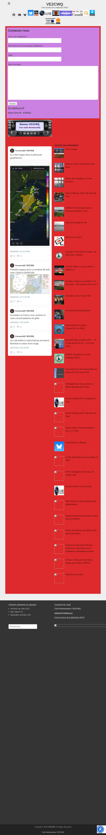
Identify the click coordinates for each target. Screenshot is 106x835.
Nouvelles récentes (18, 615)
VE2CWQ (54, 4)
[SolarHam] (57, 23)
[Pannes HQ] (86, 15)
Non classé (15, 612)
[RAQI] (36, 15)
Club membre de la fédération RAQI (69, 617)
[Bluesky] (30, 15)
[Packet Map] (65, 15)
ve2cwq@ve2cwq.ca (63, 613)
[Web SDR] (55, 15)
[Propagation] (92, 15)
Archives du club (17, 609)
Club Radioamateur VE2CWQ (53, 832)
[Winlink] (45, 15)
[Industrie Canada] (77, 15)
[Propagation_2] (50, 23)
